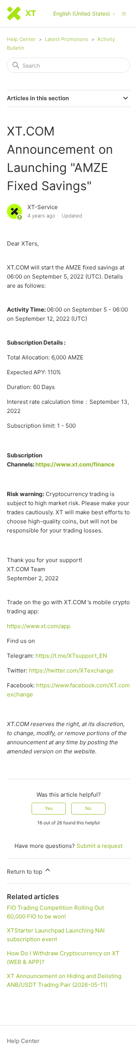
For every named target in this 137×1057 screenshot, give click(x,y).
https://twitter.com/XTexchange (71, 670)
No (88, 808)
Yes (49, 808)
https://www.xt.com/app (38, 626)
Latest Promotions (66, 39)
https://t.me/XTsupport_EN (71, 655)
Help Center (21, 39)
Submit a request (99, 845)
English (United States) (82, 14)
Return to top (25, 871)
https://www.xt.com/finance (75, 464)
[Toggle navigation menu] (123, 13)
